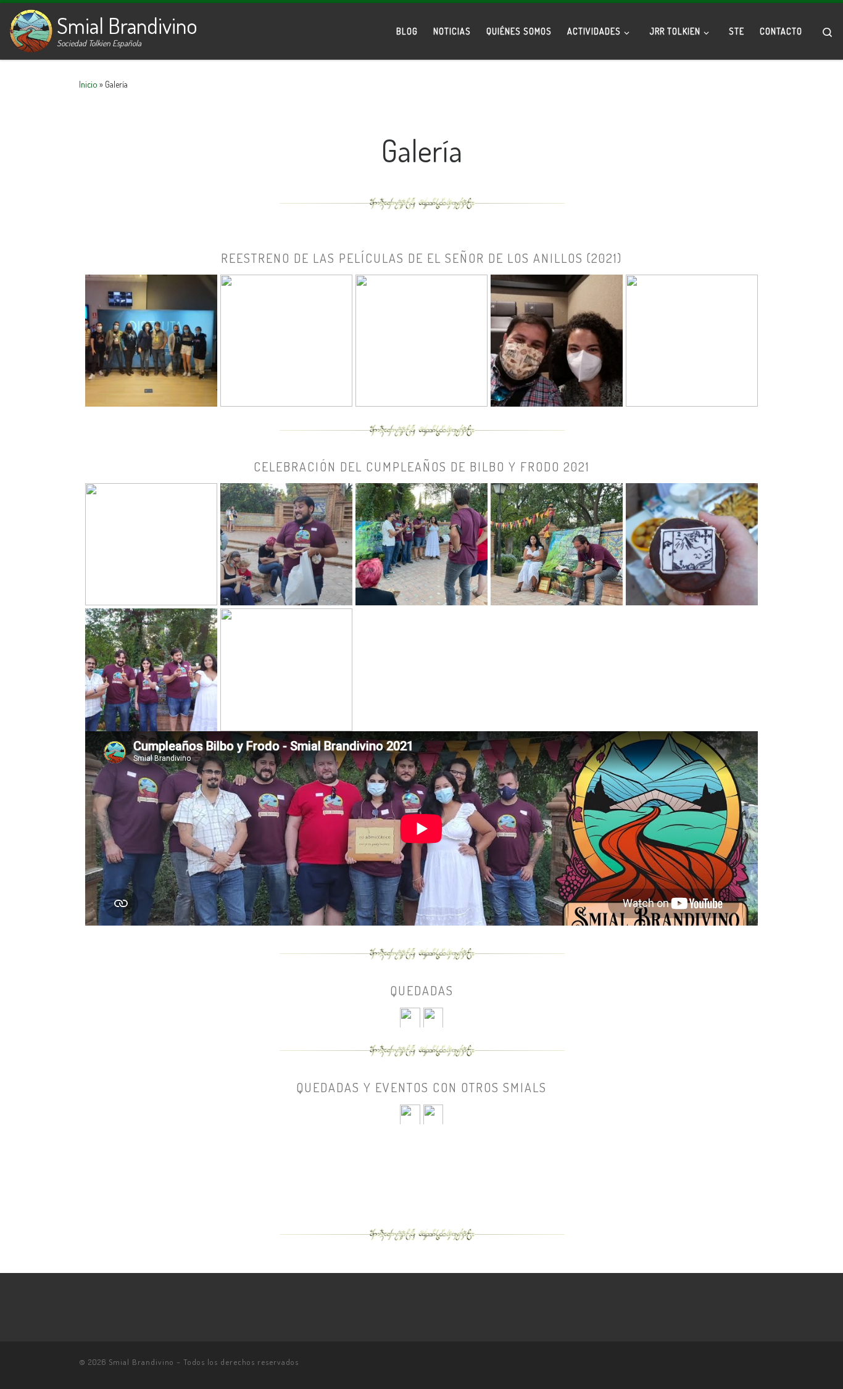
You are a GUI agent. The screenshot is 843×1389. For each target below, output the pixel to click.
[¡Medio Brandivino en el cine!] (151, 339)
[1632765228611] (286, 668)
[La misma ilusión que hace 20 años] (557, 339)
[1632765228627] (151, 668)
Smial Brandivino (141, 1362)
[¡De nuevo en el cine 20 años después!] (286, 339)
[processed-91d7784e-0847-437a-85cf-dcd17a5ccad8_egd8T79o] (286, 542)
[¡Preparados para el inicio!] (421, 339)
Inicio (88, 83)
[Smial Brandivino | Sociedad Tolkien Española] (30, 28)
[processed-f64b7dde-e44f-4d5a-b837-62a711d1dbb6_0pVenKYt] (557, 542)
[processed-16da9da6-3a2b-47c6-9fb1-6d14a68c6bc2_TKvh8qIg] (421, 542)
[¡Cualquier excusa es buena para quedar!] (433, 1016)
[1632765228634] (692, 542)
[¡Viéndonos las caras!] (410, 1016)
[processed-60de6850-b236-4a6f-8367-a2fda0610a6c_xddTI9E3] (151, 542)
